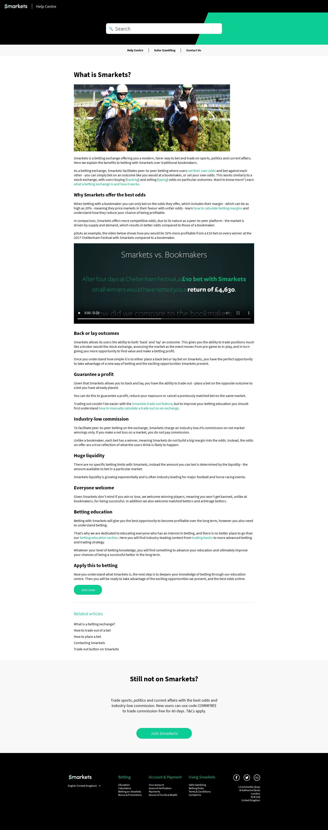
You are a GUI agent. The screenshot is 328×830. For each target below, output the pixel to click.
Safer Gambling (164, 50)
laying (162, 179)
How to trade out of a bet (92, 630)
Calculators (124, 788)
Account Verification (160, 788)
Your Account (156, 784)
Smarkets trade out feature (152, 403)
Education (124, 784)
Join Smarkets (164, 733)
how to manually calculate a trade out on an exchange (139, 408)
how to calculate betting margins (218, 208)
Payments (154, 791)
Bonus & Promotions (130, 795)
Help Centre (135, 50)
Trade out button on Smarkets (96, 649)
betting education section (99, 537)
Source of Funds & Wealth (163, 795)
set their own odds (202, 170)
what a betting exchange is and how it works (106, 184)
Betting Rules (196, 788)
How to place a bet (87, 636)
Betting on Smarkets (129, 791)
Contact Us (193, 50)
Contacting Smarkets (89, 642)
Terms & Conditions (200, 791)
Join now (88, 590)
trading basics (202, 537)
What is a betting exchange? (94, 624)
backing (132, 179)
